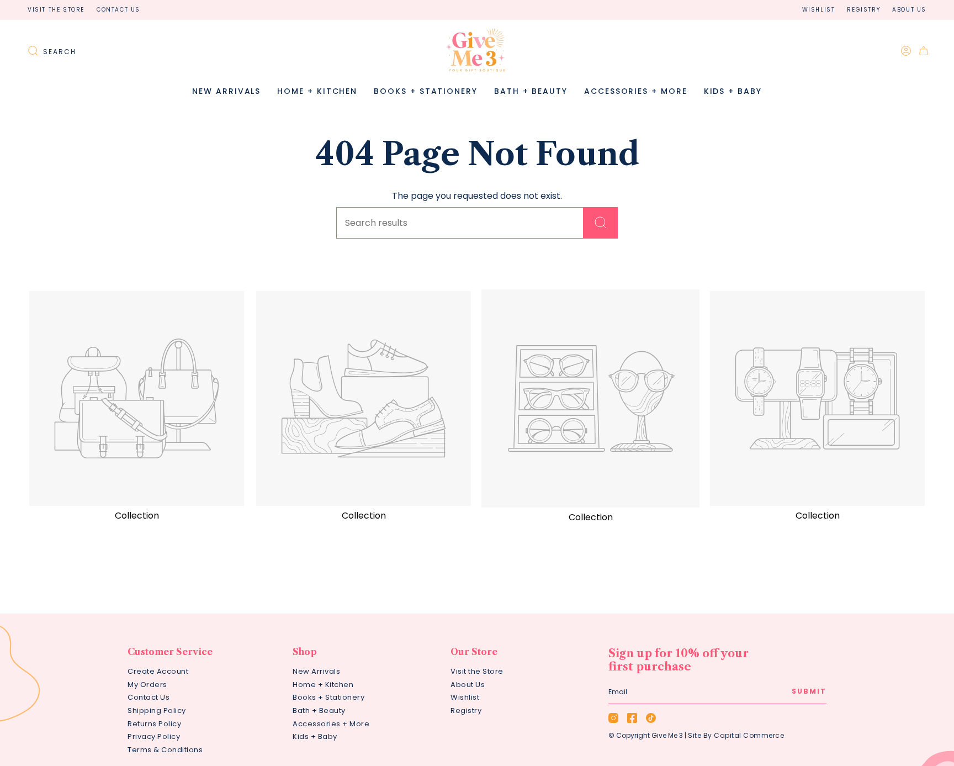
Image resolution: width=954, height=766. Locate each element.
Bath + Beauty (319, 710)
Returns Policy (154, 724)
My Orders (147, 684)
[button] (317, 91)
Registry (863, 10)
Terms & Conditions (165, 749)
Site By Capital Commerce (736, 735)
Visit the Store (56, 10)
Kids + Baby (315, 736)
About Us (909, 10)
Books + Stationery (328, 697)
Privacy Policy (154, 736)
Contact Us (118, 10)
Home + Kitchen (323, 684)
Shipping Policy (157, 710)
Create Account (158, 671)
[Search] (601, 223)
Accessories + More (331, 724)
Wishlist (818, 10)
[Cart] (923, 51)
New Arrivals (316, 671)
